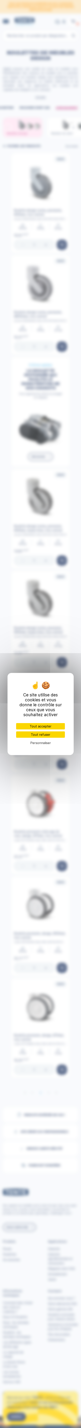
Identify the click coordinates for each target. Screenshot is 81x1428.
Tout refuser (40, 735)
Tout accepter (41, 726)
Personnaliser (40, 743)
